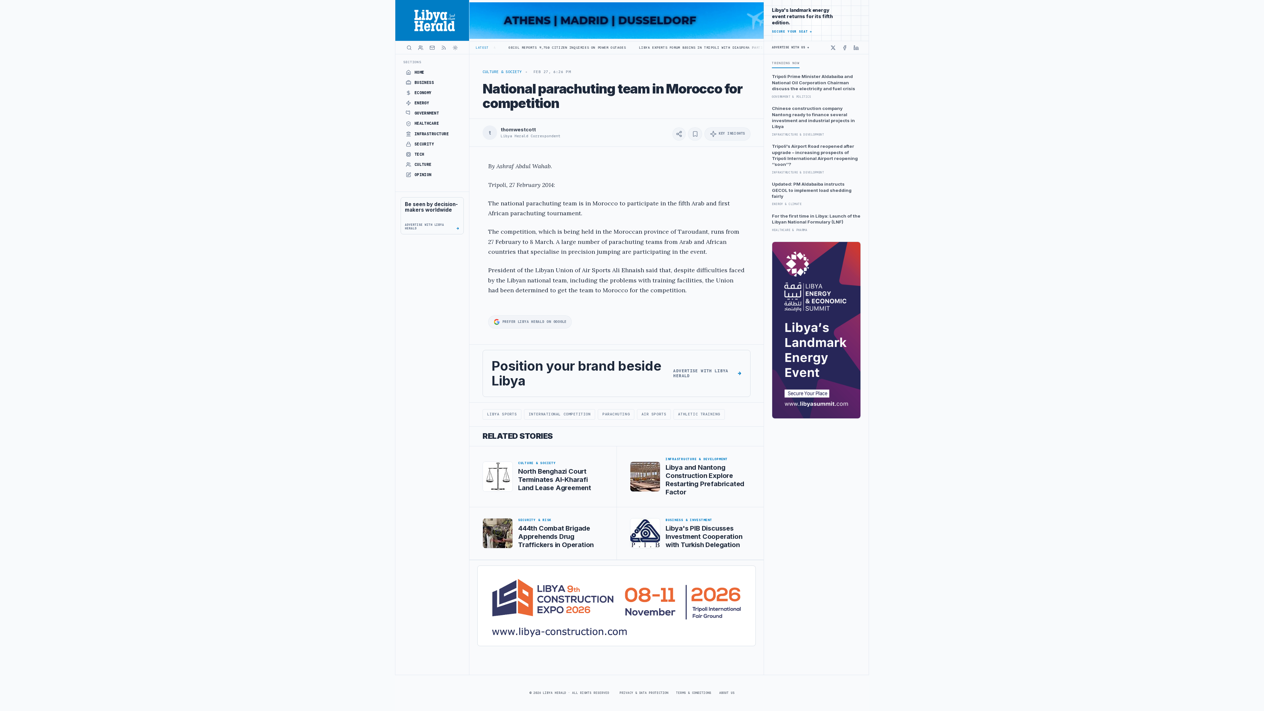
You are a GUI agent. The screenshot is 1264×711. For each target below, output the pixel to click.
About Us (727, 693)
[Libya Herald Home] (432, 20)
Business (424, 82)
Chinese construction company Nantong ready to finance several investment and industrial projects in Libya (813, 117)
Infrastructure (431, 134)
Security (424, 144)
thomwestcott (518, 130)
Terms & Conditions (693, 693)
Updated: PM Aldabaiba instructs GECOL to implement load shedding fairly (812, 190)
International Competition (560, 414)
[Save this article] (695, 134)
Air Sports (654, 414)
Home (419, 72)
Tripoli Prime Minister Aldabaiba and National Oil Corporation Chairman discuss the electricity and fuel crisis (813, 82)
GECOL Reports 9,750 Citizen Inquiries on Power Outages (517, 47)
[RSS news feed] (443, 47)
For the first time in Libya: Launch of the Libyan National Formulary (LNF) (816, 218)
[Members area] (420, 47)
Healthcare (426, 123)
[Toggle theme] (455, 47)
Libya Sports (502, 414)
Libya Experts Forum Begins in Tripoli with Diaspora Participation (659, 47)
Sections (412, 62)
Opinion (423, 174)
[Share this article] (679, 134)
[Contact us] (432, 47)
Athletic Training (699, 414)
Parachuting (616, 414)
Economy (423, 93)
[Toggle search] (409, 47)
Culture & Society (502, 71)
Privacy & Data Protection (643, 693)
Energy (421, 103)
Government (426, 113)
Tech (419, 154)
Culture (423, 164)
